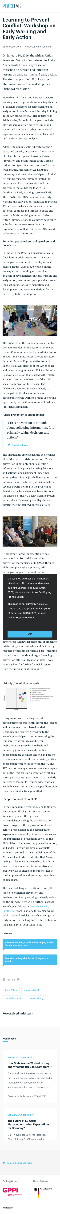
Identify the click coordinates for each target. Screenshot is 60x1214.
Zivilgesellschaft (31, 990)
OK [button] (30, 634)
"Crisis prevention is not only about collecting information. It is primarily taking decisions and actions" (30, 429)
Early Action (11, 990)
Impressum (8, 1207)
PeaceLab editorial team (38, 46)
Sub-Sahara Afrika (14, 998)
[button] (8, 624)
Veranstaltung (36, 998)
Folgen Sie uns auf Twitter (19, 1162)
